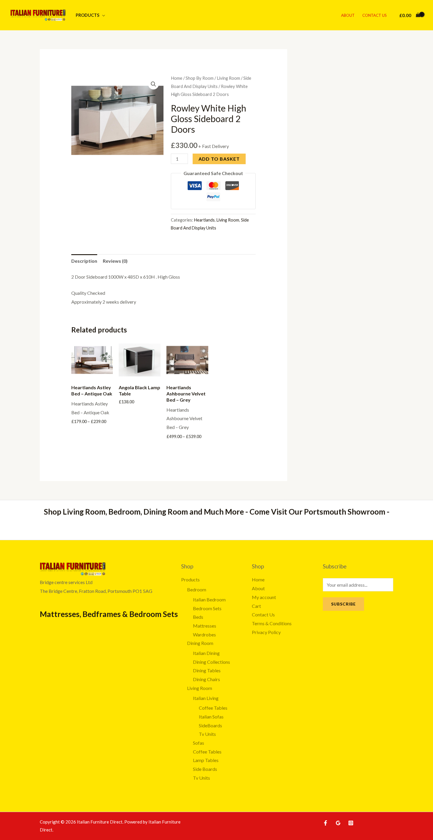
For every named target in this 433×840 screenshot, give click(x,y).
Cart (256, 606)
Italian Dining (206, 653)
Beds (198, 617)
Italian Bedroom (209, 599)
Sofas (198, 743)
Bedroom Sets (207, 608)
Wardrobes (204, 634)
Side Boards (205, 769)
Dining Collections (211, 662)
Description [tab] (84, 261)
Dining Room (200, 643)
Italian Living (206, 698)
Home (176, 78)
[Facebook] (325, 823)
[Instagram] (350, 823)
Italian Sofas (211, 716)
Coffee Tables (213, 708)
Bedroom (196, 589)
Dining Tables (207, 670)
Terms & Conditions (272, 623)
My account (264, 597)
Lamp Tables (206, 760)
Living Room (228, 78)
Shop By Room (200, 78)
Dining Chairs (206, 679)
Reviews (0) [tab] (115, 261)
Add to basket (219, 159)
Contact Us (374, 15)
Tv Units (207, 734)
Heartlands (204, 219)
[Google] (338, 823)
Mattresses (204, 625)
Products (87, 15)
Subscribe (343, 603)
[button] (153, 84)
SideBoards (210, 725)
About (348, 15)
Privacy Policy (266, 632)
